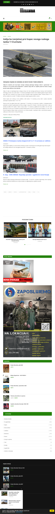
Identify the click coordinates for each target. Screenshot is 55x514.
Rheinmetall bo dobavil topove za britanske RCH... (14, 502)
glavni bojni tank (22, 192)
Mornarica (28, 433)
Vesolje (28, 445)
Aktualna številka (28, 419)
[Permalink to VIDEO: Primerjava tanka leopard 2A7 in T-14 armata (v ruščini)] (20, 120)
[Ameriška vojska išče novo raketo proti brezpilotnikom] (15, 230)
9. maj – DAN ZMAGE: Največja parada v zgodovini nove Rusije (26, 175)
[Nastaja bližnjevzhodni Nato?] (39, 230)
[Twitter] (23, 4)
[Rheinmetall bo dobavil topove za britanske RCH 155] (4, 502)
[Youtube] (29, 4)
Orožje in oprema (28, 439)
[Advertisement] (27, 205)
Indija (29, 192)
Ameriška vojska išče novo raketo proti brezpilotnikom (15, 240)
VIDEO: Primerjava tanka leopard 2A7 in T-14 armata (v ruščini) (26, 141)
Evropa (15, 192)
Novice (9, 36)
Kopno (4, 36)
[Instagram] (25, 4)
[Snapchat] (31, 4)
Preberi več (5, 150)
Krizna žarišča (28, 427)
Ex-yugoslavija (28, 422)
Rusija (34, 192)
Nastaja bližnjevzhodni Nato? (40, 239)
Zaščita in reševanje (28, 451)
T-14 (38, 192)
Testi (28, 442)
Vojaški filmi (28, 448)
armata (10, 192)
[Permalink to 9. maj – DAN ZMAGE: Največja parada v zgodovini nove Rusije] (20, 156)
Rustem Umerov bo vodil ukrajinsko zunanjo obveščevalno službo (29, 2)
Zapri (52, 510)
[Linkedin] (27, 4)
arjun (5, 192)
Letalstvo (28, 430)
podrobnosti (19, 512)
